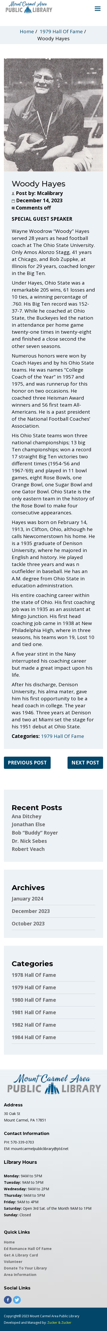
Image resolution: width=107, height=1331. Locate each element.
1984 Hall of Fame (34, 1037)
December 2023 (31, 911)
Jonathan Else (28, 824)
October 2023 (28, 923)
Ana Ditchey (26, 816)
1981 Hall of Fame (34, 1012)
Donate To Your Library (25, 1268)
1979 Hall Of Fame (61, 31)
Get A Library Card (21, 1255)
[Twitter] (17, 1300)
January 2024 (27, 898)
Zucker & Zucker (59, 1322)
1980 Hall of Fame (34, 1000)
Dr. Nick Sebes (29, 841)
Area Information (20, 1274)
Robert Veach (28, 849)
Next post (85, 762)
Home (27, 31)
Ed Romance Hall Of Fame (28, 1248)
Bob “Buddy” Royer (35, 832)
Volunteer (13, 1261)
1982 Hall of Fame (34, 1024)
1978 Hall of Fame (34, 975)
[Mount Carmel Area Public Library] (28, 7)
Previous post (27, 762)
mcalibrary (50, 193)
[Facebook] (8, 1300)
